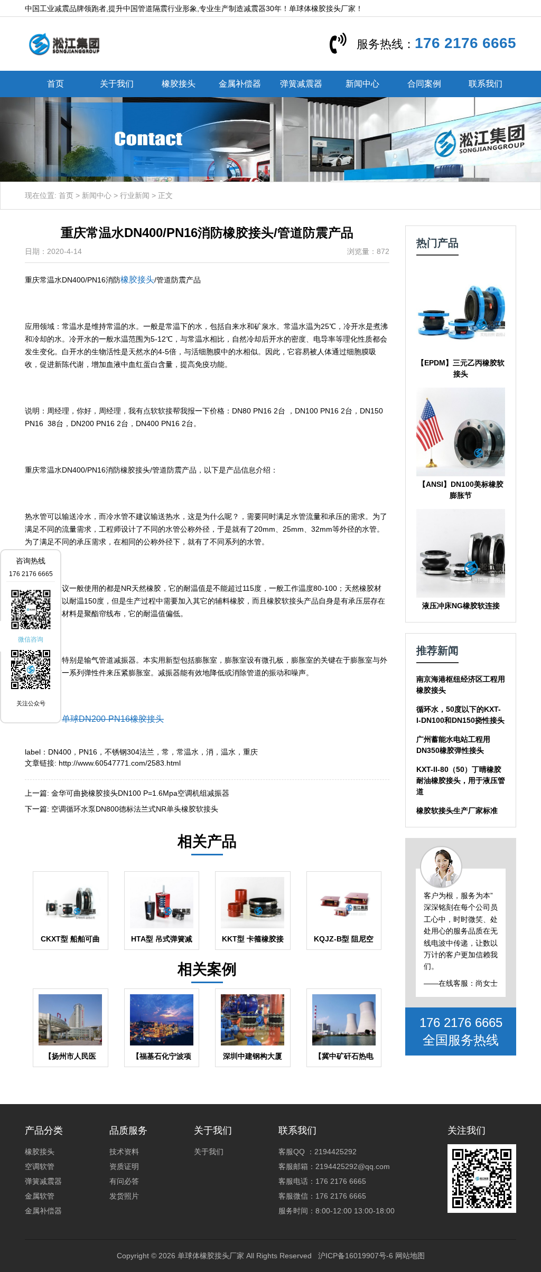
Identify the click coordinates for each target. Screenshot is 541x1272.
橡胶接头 (178, 83)
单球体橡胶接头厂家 (211, 1255)
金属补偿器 (240, 83)
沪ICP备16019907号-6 (355, 1255)
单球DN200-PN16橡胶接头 (113, 718)
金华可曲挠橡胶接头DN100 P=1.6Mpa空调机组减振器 (140, 793)
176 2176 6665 (465, 43)
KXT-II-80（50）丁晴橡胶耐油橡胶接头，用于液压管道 (460, 780)
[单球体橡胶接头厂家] (64, 43)
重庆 (250, 752)
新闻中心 (362, 83)
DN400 (59, 752)
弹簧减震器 (301, 83)
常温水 (187, 752)
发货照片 (124, 1196)
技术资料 (124, 1151)
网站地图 (410, 1255)
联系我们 (485, 83)
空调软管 (39, 1166)
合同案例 (424, 83)
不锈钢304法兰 (129, 752)
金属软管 (39, 1196)
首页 (55, 83)
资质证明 (124, 1166)
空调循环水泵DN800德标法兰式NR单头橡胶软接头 (134, 809)
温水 (228, 752)
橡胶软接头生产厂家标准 (457, 810)
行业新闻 (135, 195)
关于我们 (117, 83)
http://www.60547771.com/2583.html (120, 763)
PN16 (88, 752)
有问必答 (124, 1181)
